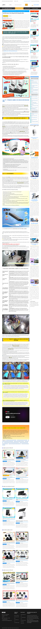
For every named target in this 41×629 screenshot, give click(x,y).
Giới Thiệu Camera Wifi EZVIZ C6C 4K (11, 440)
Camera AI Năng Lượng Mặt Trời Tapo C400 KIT (21, 499)
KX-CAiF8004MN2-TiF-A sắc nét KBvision (8, 459)
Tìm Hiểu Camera (16, 622)
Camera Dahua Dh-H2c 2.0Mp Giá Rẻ (34, 138)
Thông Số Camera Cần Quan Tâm (34, 178)
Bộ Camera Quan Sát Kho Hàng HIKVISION (9, 600)
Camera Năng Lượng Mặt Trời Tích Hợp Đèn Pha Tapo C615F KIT (22, 521)
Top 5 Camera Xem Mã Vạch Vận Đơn (34, 91)
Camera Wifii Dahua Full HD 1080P (34, 100)
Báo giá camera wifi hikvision (34, 89)
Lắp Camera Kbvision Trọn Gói (34, 118)
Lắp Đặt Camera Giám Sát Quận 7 (34, 244)
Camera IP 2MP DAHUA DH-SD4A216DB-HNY (34, 52)
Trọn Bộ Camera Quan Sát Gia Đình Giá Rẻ (22, 600)
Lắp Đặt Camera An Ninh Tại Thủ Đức (19, 441)
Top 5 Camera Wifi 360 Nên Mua (34, 98)
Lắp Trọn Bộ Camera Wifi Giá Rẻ (34, 122)
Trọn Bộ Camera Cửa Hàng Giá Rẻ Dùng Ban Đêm (13, 13)
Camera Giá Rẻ (36, 4)
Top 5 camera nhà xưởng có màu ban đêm (34, 85)
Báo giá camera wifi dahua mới (34, 96)
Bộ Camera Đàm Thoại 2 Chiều (34, 120)
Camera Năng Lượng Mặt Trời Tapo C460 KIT (9, 518)
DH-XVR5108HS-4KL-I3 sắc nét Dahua (21, 476)
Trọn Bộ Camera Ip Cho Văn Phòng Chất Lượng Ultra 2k (11, 442)
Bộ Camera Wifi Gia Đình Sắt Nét (21, 541)
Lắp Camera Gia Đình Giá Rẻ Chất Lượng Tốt (34, 223)
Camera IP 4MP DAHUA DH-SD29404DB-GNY (34, 36)
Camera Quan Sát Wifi (27, 1)
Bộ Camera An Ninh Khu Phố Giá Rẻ (21, 580)
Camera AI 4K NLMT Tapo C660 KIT (7, 499)
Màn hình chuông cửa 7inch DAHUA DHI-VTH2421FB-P (34, 68)
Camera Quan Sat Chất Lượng (35, 1)
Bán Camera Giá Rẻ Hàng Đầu (34, 285)
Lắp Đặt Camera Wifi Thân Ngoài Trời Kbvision (34, 108)
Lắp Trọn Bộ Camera (19, 8)
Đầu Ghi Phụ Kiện (27, 8)
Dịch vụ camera (16, 615)
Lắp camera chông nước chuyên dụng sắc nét (15, 443)
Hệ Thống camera (23, 620)
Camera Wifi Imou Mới (33, 102)
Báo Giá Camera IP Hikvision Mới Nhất (34, 88)
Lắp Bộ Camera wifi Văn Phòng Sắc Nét (22, 559)
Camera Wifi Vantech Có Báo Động (34, 106)
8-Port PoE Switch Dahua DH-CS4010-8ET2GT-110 (33, 21)
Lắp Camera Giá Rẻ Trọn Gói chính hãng (34, 113)
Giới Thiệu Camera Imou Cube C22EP (22, 440)
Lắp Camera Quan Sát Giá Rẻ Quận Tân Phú (34, 157)
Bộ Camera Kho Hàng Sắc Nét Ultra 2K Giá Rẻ (8, 561)
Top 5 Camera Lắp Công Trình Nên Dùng (34, 80)
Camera (10, 4)
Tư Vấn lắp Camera (35, 8)
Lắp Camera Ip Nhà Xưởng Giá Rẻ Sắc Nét (9, 542)
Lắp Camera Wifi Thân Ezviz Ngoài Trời (34, 104)
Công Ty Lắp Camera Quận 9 (34, 264)
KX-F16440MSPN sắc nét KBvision (21, 459)
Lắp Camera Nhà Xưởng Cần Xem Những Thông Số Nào (34, 200)
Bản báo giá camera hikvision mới (34, 83)
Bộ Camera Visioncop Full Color (34, 115)
